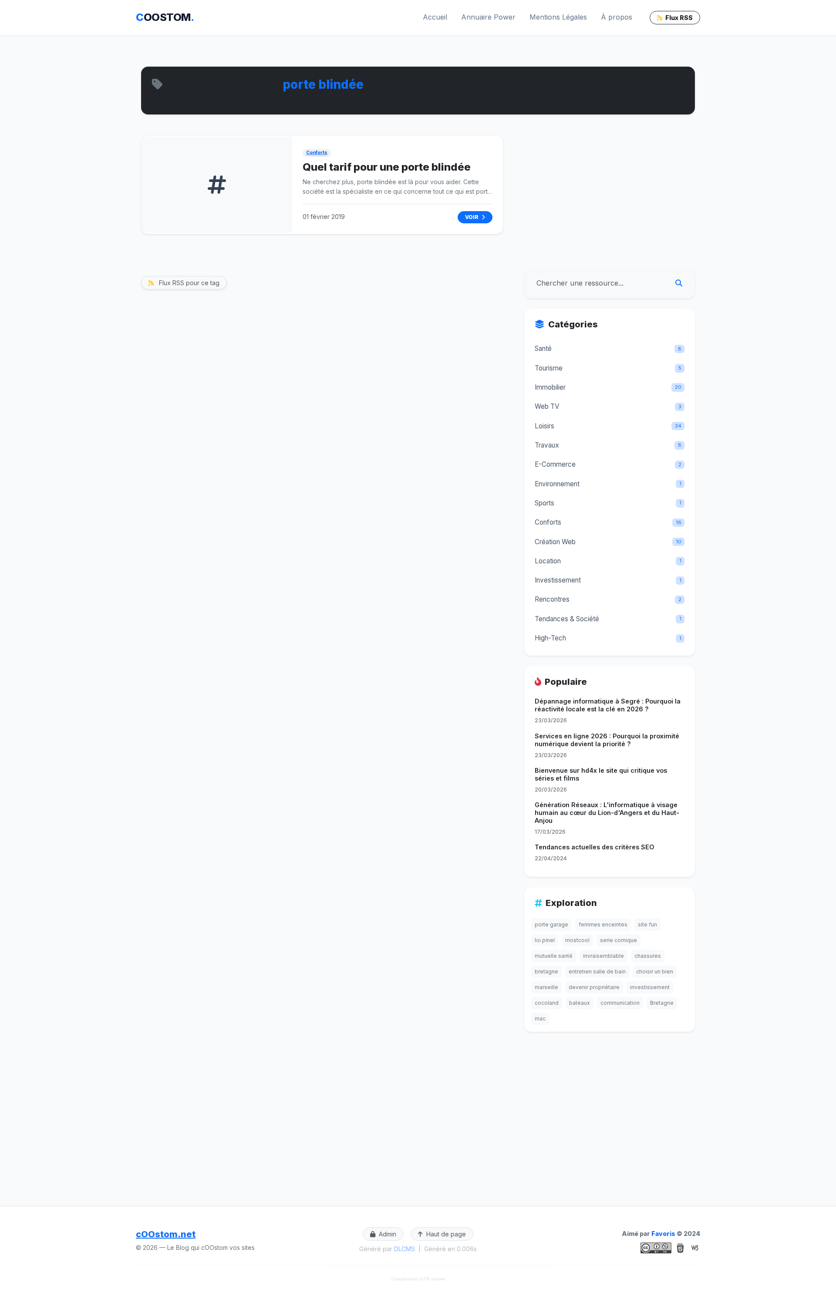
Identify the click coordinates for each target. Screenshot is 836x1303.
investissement (650, 987)
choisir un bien (654, 971)
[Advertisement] (609, 196)
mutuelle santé (554, 956)
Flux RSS (678, 17)
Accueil (435, 17)
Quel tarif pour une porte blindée (387, 167)
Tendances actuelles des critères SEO (594, 847)
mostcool (577, 940)
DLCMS (404, 1248)
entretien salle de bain (597, 971)
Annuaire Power (488, 17)
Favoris (663, 1233)
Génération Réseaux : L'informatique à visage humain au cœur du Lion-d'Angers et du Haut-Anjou (607, 812)
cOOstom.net (166, 1234)
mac (540, 1018)
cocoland (547, 1003)
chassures (647, 956)
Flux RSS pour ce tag (188, 282)
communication (620, 1003)
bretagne (546, 971)
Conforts (316, 152)
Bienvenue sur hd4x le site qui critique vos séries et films (601, 774)
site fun (647, 924)
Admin (386, 1234)
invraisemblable (603, 956)
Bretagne (662, 1003)
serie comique (618, 940)
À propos (616, 17)
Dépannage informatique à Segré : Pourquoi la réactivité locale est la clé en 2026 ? (608, 705)
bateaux (579, 1003)
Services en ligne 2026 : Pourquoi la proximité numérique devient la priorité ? (607, 739)
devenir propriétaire (594, 987)
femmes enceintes (603, 924)
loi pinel (545, 940)
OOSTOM (165, 17)
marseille (546, 987)
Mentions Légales (558, 17)
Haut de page (445, 1234)
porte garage (551, 924)
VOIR (472, 217)
